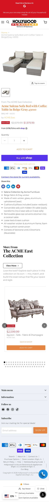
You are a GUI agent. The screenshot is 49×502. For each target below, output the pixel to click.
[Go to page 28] (22, 364)
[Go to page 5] (13, 362)
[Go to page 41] (10, 366)
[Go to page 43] (14, 366)
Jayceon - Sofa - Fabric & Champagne (25, 335)
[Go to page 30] (26, 364)
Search (12, 456)
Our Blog (24, 469)
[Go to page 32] (31, 364)
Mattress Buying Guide (33, 462)
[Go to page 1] (4, 362)
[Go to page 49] (27, 366)
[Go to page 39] (5, 366)
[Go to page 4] (11, 362)
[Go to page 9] (22, 362)
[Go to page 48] (25, 366)
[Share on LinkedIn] (13, 186)
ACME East (9, 117)
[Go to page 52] (34, 366)
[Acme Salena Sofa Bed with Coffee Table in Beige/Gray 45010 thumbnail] (5, 92)
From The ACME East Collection (16, 102)
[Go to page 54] (39, 366)
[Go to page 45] (19, 366)
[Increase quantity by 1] (24, 140)
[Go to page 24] (13, 364)
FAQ (19, 462)
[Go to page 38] (44, 364)
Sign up (40, 430)
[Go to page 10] (24, 362)
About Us (21, 456)
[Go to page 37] (42, 364)
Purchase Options (11, 459)
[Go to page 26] (17, 364)
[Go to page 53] (36, 366)
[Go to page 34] (35, 364)
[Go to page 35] (37, 364)
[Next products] (44, 325)
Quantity (5, 135)
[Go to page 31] (29, 364)
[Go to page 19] (44, 362)
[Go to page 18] (42, 362)
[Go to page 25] (15, 364)
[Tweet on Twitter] (8, 186)
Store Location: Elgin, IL (32, 459)
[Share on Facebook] (3, 186)
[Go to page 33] (33, 364)
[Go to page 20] (4, 364)
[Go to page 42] (12, 366)
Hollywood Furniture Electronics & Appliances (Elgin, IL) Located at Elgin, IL (23, 466)
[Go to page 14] (33, 362)
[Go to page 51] (32, 366)
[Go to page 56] (43, 366)
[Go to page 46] (21, 366)
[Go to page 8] (20, 362)
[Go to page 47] (23, 366)
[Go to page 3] (9, 362)
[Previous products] (4, 325)
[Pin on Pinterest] (18, 186)
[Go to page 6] (15, 362)
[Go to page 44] (16, 366)
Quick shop (26, 342)
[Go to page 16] (37, 362)
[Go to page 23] (11, 364)
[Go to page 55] (41, 366)
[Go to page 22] (9, 364)
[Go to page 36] (40, 364)
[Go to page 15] (35, 362)
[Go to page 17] (40, 362)
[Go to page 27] (20, 364)
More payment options (24, 164)
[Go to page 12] (29, 362)
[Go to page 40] (7, 366)
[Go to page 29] (24, 364)
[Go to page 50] (30, 366)
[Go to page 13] (31, 362)
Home (4, 32)
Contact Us (32, 456)
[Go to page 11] (26, 362)
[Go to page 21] (6, 364)
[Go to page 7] (17, 362)
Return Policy (8, 462)
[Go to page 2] (6, 362)
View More (11, 265)
